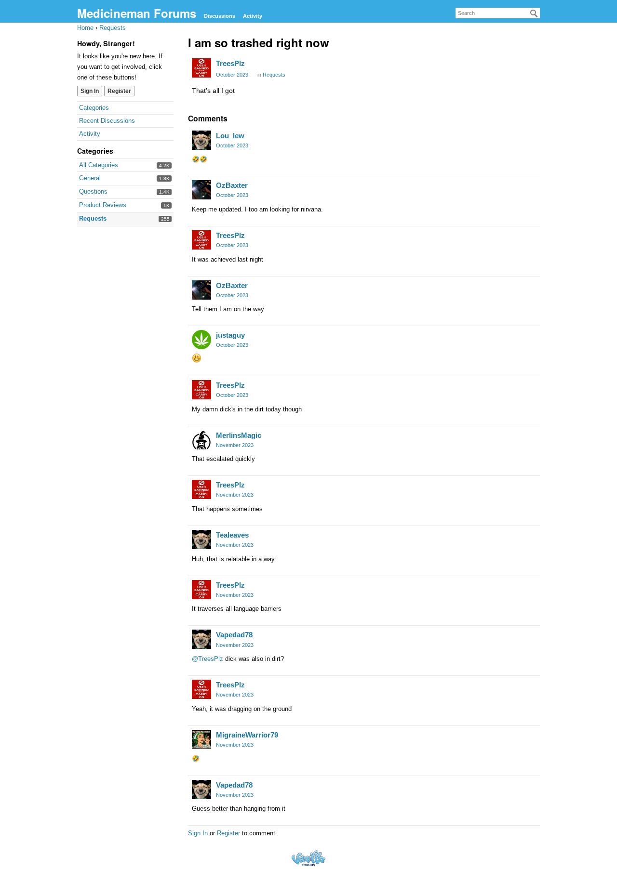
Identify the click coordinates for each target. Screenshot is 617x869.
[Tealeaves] (201, 539)
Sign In (89, 91)
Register (119, 91)
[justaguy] (201, 339)
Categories (94, 107)
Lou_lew (230, 136)
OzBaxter (232, 185)
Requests (93, 218)
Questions (93, 191)
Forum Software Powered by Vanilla (308, 858)
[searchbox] (498, 13)
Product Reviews (102, 205)
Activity (252, 16)
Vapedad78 (234, 635)
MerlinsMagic (238, 435)
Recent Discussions (107, 120)
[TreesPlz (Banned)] (201, 68)
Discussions (219, 16)
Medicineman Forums (136, 13)
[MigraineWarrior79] (201, 739)
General (90, 178)
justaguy (230, 335)
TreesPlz (230, 63)
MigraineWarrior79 (247, 735)
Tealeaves (232, 535)
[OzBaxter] (201, 189)
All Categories (98, 165)
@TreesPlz (207, 658)
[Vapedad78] (201, 639)
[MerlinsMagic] (201, 439)
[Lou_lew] (201, 140)
